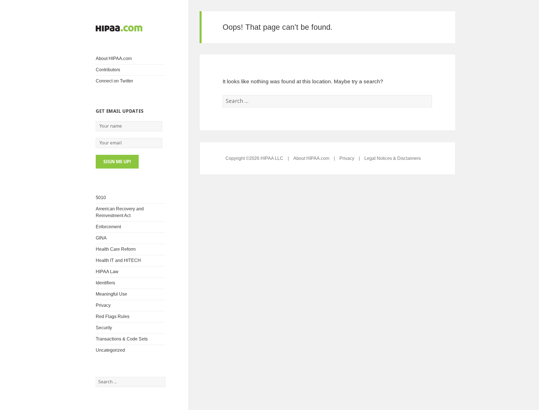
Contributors (108, 69)
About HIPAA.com (114, 58)
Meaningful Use (111, 294)
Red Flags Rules (112, 316)
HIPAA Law (107, 271)
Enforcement (108, 226)
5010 (101, 197)
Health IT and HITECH (118, 260)
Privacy (103, 305)
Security (104, 327)
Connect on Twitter (114, 81)
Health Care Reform (116, 249)
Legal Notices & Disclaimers (392, 158)
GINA (101, 238)
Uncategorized (110, 350)
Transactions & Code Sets (122, 339)
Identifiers (105, 282)
